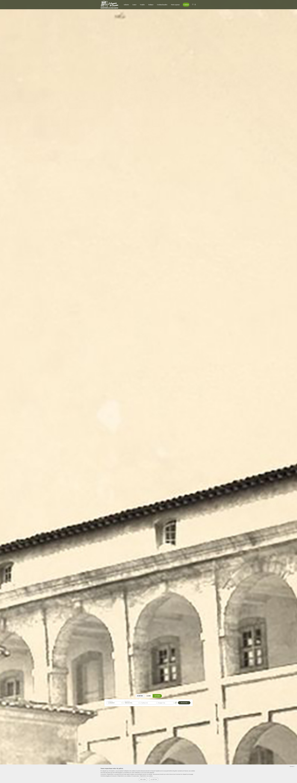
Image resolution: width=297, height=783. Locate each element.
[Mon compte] (195, 5)
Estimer (150, 5)
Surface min (144, 703)
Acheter (126, 5)
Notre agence (175, 5)
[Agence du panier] (109, 4)
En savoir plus (135, 776)
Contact (186, 5)
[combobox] (115, 702)
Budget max (161, 703)
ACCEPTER (153, 779)
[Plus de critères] (175, 702)
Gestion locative (162, 5)
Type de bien (127, 701)
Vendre (142, 5)
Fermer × (292, 766)
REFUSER (143, 779)
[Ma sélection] (193, 5)
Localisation (110, 701)
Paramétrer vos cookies (146, 776)
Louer (134, 5)
